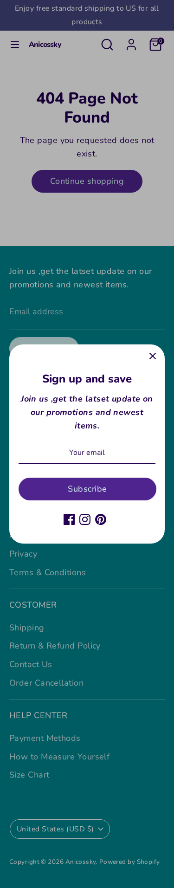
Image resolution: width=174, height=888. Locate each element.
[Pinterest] (100, 519)
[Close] (152, 356)
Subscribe (87, 488)
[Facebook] (69, 519)
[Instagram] (84, 519)
